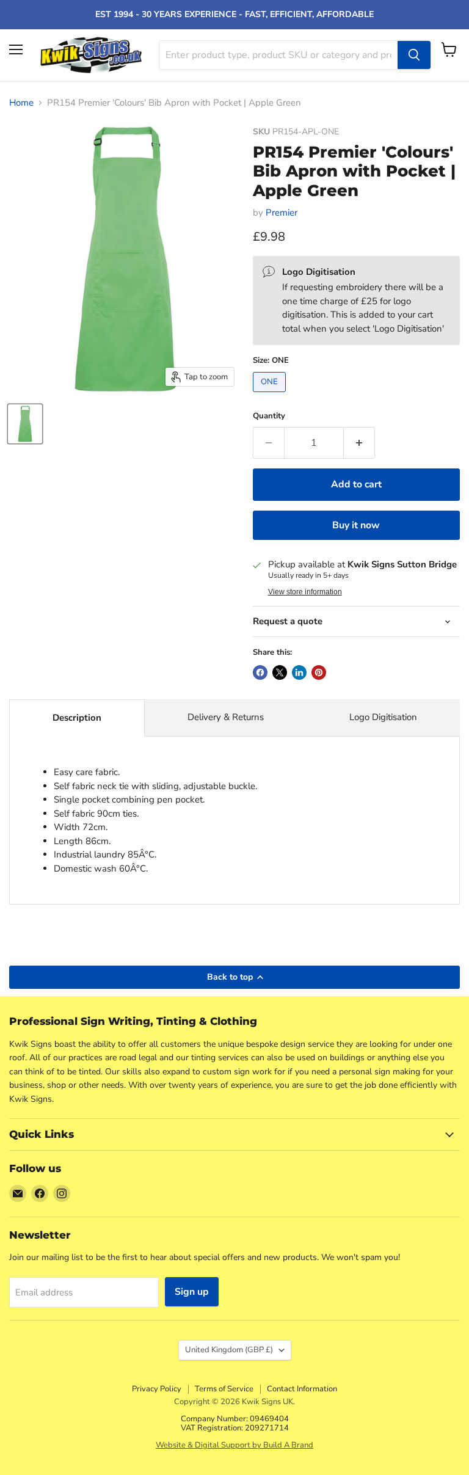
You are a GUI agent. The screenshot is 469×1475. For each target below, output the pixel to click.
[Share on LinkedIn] (299, 672)
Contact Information (302, 1388)
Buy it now (356, 525)
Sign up (192, 1291)
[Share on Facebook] (260, 672)
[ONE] (271, 395)
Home (21, 103)
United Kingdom (229, 1349)
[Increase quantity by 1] (359, 443)
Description (77, 718)
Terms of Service (224, 1388)
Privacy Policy (156, 1388)
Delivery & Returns (225, 717)
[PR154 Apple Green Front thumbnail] (25, 423)
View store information (305, 592)
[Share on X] (279, 672)
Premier (281, 212)
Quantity (269, 416)
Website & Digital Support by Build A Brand (234, 1445)
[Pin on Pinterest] (318, 672)
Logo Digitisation (383, 717)
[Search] (414, 55)
